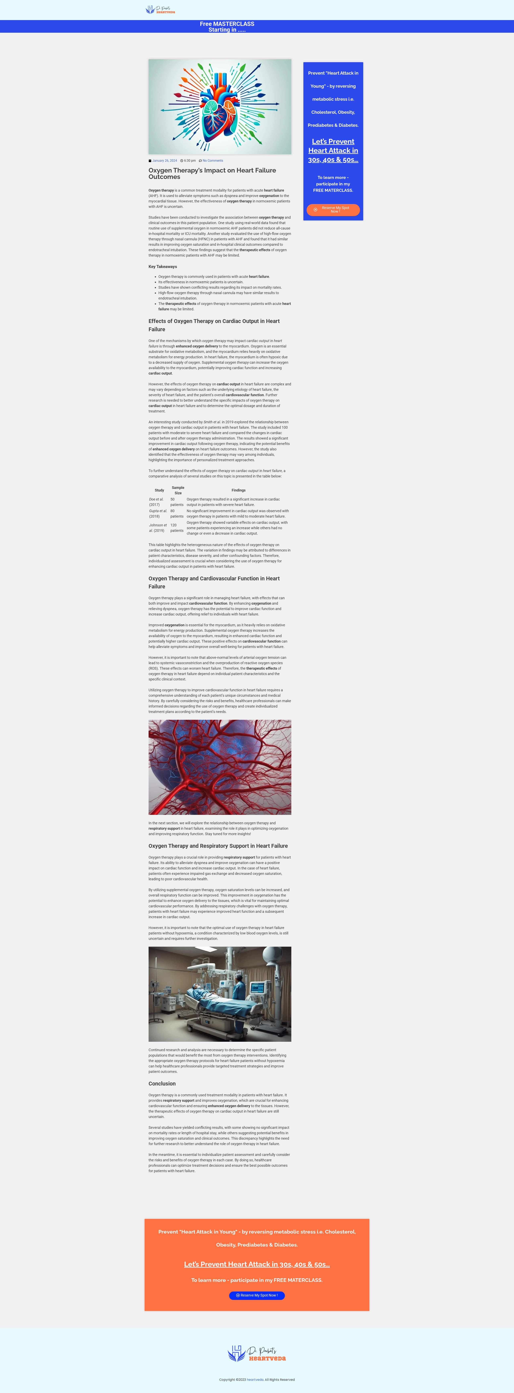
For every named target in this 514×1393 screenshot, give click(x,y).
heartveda (255, 1379)
